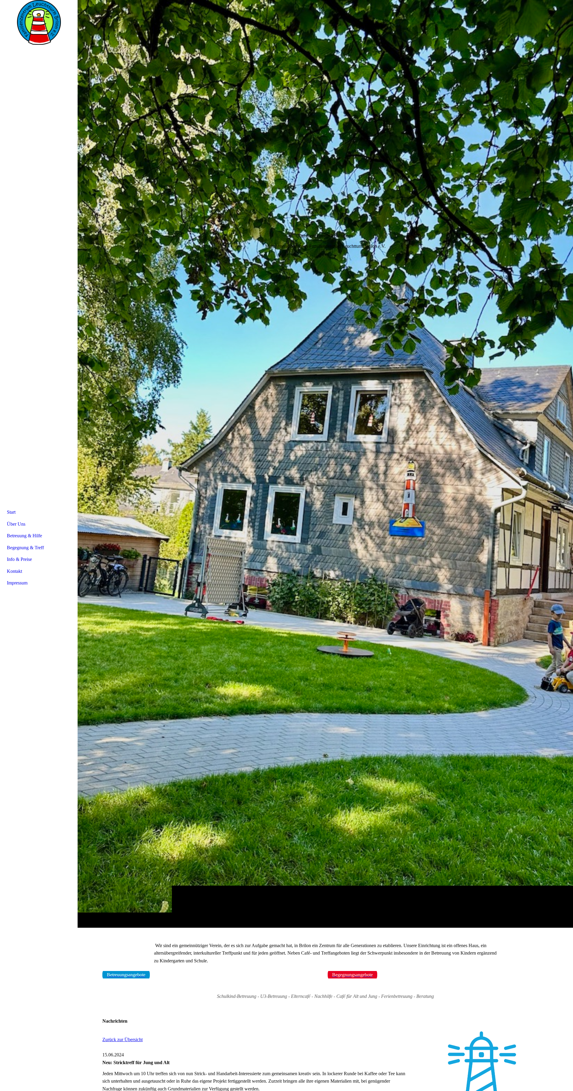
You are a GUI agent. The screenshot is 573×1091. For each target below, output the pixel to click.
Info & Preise (19, 559)
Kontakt (14, 571)
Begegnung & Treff (25, 547)
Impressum (17, 582)
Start (11, 512)
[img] (325, 463)
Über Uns (16, 524)
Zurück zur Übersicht (122, 1039)
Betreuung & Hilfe (24, 535)
